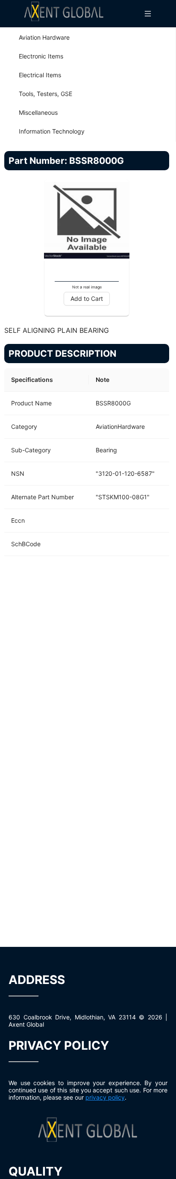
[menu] (88, 84)
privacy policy (105, 1097)
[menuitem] (88, 37)
